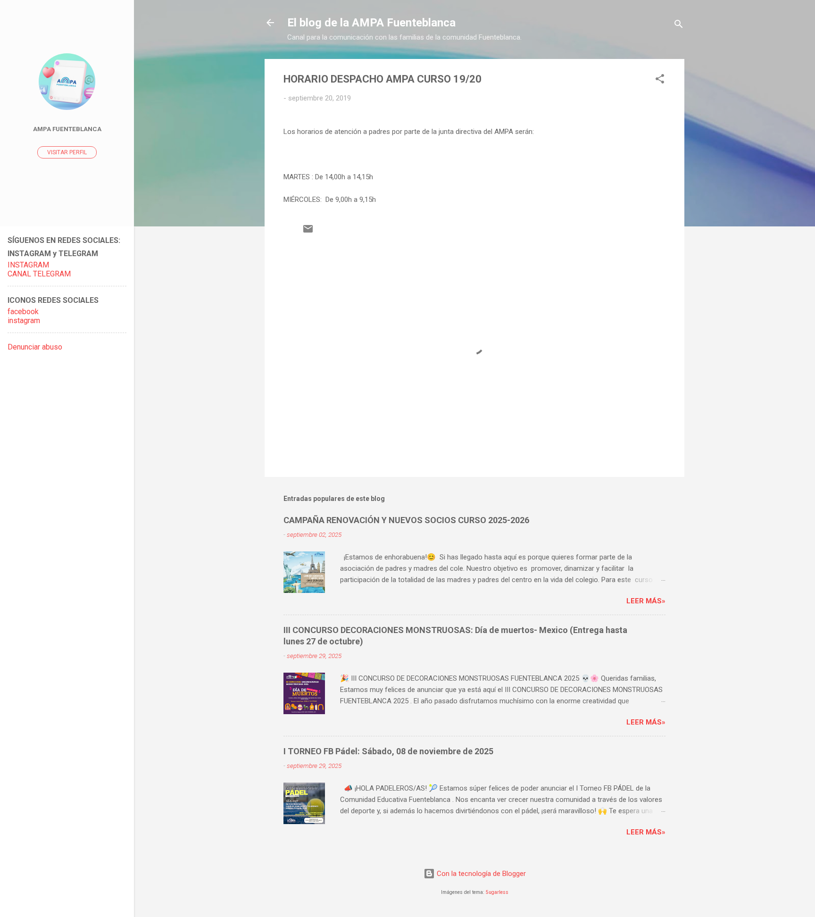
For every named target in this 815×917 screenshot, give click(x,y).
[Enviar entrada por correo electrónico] (308, 232)
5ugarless (497, 892)
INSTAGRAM (28, 264)
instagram (24, 320)
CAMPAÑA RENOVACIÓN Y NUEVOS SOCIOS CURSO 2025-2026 (406, 520)
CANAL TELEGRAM (39, 273)
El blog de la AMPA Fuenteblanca (371, 22)
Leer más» (645, 601)
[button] (659, 80)
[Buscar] (678, 25)
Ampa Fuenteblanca (67, 129)
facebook (23, 311)
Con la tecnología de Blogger (480, 873)
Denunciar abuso (35, 346)
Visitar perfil (67, 152)
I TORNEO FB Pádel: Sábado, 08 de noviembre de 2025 (388, 751)
